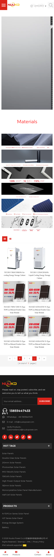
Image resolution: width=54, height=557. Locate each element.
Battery (5, 527)
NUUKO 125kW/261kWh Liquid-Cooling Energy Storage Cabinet (39, 275)
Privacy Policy (38, 542)
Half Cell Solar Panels (12, 495)
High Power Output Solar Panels (17, 481)
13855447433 (19, 411)
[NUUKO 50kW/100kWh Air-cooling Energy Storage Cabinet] (14, 258)
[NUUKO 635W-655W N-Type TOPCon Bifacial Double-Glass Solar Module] (39, 292)
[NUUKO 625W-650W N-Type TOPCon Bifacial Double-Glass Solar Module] (14, 327)
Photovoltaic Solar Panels (13, 467)
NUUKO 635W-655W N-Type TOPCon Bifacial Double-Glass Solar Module (39, 310)
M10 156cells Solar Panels (14, 472)
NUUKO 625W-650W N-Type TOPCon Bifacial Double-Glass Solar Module (14, 344)
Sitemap (21, 542)
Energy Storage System (12, 523)
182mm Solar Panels (11, 485)
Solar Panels (8, 453)
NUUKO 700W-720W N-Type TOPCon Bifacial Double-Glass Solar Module (14, 310)
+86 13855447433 (25, 417)
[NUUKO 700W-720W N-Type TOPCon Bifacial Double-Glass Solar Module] (14, 292)
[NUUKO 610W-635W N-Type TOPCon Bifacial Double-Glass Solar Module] (39, 327)
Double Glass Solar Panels (14, 458)
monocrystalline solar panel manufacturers (21, 490)
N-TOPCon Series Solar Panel (15, 513)
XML (29, 542)
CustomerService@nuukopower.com (22, 430)
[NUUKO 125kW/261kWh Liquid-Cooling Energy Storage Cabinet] (39, 258)
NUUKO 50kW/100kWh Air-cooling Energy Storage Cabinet (14, 273)
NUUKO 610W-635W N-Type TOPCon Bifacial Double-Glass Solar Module (39, 344)
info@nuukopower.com (24, 422)
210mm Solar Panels (11, 462)
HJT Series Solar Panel (12, 518)
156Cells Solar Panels (12, 476)
